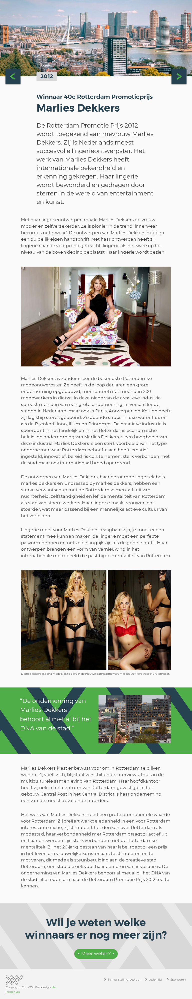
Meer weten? (96, 953)
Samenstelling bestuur (124, 979)
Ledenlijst (155, 979)
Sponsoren (178, 979)
